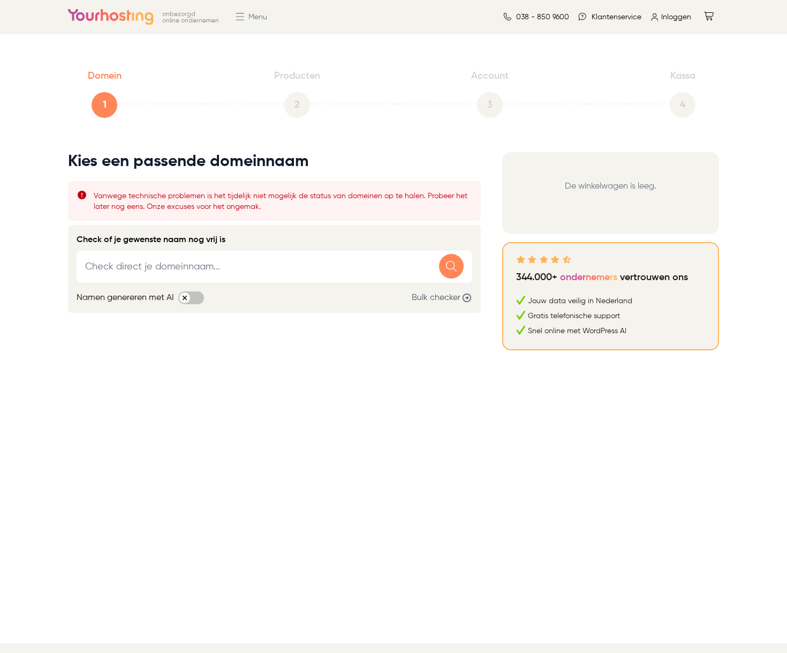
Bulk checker (436, 298)
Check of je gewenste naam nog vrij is (151, 240)
